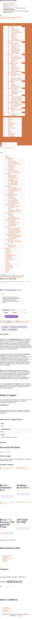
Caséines (13, 47)
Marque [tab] (4, 329)
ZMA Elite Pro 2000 (22, 520)
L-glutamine (14, 29)
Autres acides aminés (16, 40)
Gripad (12, 82)
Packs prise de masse (16, 105)
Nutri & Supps (11, 133)
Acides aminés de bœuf (17, 32)
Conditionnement (6, 310)
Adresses (5, 610)
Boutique (5, 560)
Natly (9, 130)
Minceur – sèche (12, 72)
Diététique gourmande (13, 63)
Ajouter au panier (11, 316)
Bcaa (12, 28)
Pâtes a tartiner (14, 67)
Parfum (6, 312)
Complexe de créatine (16, 100)
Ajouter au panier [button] (23, 528)
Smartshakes (14, 85)
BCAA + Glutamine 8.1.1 (5, 487)
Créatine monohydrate (16, 96)
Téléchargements (7, 609)
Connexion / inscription (9, 3)
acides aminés (15, 322)
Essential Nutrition (12, 123)
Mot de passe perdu (8, 611)
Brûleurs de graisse (15, 74)
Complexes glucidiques (16, 109)
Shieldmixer (11, 134)
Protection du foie (15, 58)
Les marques (8, 116)
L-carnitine (13, 75)
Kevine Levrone (12, 127)
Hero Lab (10, 126)
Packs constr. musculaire (17, 103)
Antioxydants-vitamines (17, 57)
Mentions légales (7, 558)
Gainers (13, 110)
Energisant (13, 115)
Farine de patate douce (16, 71)
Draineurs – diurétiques (16, 78)
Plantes (13, 61)
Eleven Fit (10, 122)
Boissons (13, 64)
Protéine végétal (15, 53)
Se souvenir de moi (20, 8)
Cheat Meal (11, 119)
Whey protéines (15, 43)
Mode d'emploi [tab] (12, 329)
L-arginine (13, 37)
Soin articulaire (14, 56)
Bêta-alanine (14, 35)
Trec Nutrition (11, 136)
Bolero (9, 118)
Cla (12, 77)
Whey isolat (14, 44)
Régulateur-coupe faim (16, 79)
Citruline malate (15, 39)
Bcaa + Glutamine (17, 281)
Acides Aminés (11, 26)
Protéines (10, 42)
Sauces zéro (14, 65)
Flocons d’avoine (15, 68)
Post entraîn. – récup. (16, 91)
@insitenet (19, 615)
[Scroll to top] (1, 618)
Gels (9, 112)
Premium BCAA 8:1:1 (23, 486)
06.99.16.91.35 (3, 17)
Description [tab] (5, 327)
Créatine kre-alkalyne (16, 98)
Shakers (13, 84)
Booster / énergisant (13, 88)
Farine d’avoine (15, 70)
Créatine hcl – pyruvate (16, 99)
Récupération (14, 113)
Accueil (2, 281)
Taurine (13, 36)
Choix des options (6, 496)
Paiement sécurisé (7, 555)
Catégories (7, 25)
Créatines (10, 95)
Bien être (10, 54)
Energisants (14, 89)
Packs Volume (14, 106)
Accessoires (11, 81)
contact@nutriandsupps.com (15, 17)
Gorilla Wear (11, 125)
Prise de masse (11, 108)
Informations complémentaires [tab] (18, 327)
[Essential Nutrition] (5, 452)
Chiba (9, 121)
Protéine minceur (15, 49)
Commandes (6, 607)
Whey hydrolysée (15, 46)
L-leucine (13, 33)
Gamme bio (14, 60)
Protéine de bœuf (15, 50)
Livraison (5, 557)
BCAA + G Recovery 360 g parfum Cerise (7, 523)
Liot (9, 129)
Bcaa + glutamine (15, 30)
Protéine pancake (15, 51)
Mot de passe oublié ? (8, 8)
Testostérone (14, 93)
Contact (6, 140)
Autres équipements (16, 86)
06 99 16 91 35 (14, 581)
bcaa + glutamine (24, 322)
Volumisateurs (14, 92)
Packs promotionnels (13, 102)
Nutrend (10, 132)
